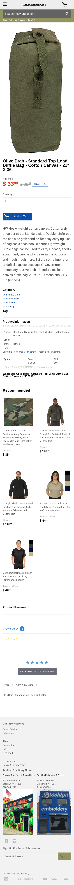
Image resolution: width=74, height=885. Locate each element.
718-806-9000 (44, 787)
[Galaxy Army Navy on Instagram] (14, 841)
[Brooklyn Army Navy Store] (18, 834)
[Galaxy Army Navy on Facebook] (6, 841)
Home (6, 684)
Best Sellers (9, 302)
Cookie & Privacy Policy (14, 765)
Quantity (7, 194)
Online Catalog (10, 729)
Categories (8, 733)
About (5, 741)
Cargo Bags (9, 306)
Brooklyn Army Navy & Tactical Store (19, 775)
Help (5, 749)
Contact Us (8, 745)
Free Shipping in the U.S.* (24, 20)
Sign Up (64, 856)
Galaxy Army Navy (20, 873)
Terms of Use (9, 761)
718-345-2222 (9, 787)
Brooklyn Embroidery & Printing (50, 775)
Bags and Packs (11, 298)
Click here (29, 352)
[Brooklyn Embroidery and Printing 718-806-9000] (54, 834)
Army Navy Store (11, 295)
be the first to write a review (37, 671)
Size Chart (8, 753)
